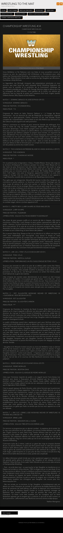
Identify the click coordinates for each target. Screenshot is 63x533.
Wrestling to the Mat (17, 3)
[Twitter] (58, 3)
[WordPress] (61, 3)
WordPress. (41, 522)
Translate (11, 515)
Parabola (34, 522)
